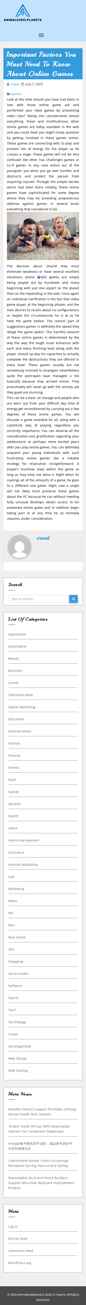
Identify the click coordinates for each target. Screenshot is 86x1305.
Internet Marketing (23, 864)
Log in (13, 1226)
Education (16, 719)
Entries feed (17, 1238)
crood (15, 84)
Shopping (15, 961)
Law (11, 876)
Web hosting (18, 1070)
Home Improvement (23, 840)
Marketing (16, 889)
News (12, 901)
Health (13, 816)
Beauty (13, 658)
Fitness (13, 767)
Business (15, 670)
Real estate (17, 937)
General (14, 804)
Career (13, 683)
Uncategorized (19, 1046)
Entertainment (19, 731)
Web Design (17, 1058)
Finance (14, 755)
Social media (18, 973)
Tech (12, 1010)
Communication (20, 695)
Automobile (17, 646)
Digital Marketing (21, 707)
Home (12, 828)
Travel (13, 1034)
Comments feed (20, 1251)
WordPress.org (19, 1263)
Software (15, 985)
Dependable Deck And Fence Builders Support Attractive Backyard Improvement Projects (41, 1183)
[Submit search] (73, 599)
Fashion (14, 743)
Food (12, 779)
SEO (11, 949)
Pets (11, 925)
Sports (13, 998)
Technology (17, 1022)
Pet (10, 913)
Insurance (16, 852)
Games (16, 94)
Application (17, 634)
